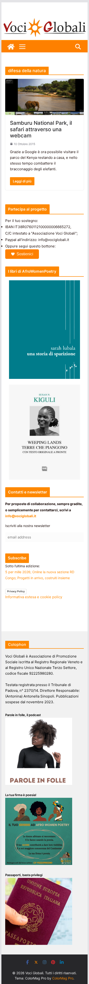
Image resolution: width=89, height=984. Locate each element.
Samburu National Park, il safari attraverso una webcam (41, 129)
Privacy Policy (16, 591)
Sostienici (25, 254)
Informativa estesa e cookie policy (33, 597)
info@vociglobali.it (20, 516)
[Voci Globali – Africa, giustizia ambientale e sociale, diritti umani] (44, 19)
